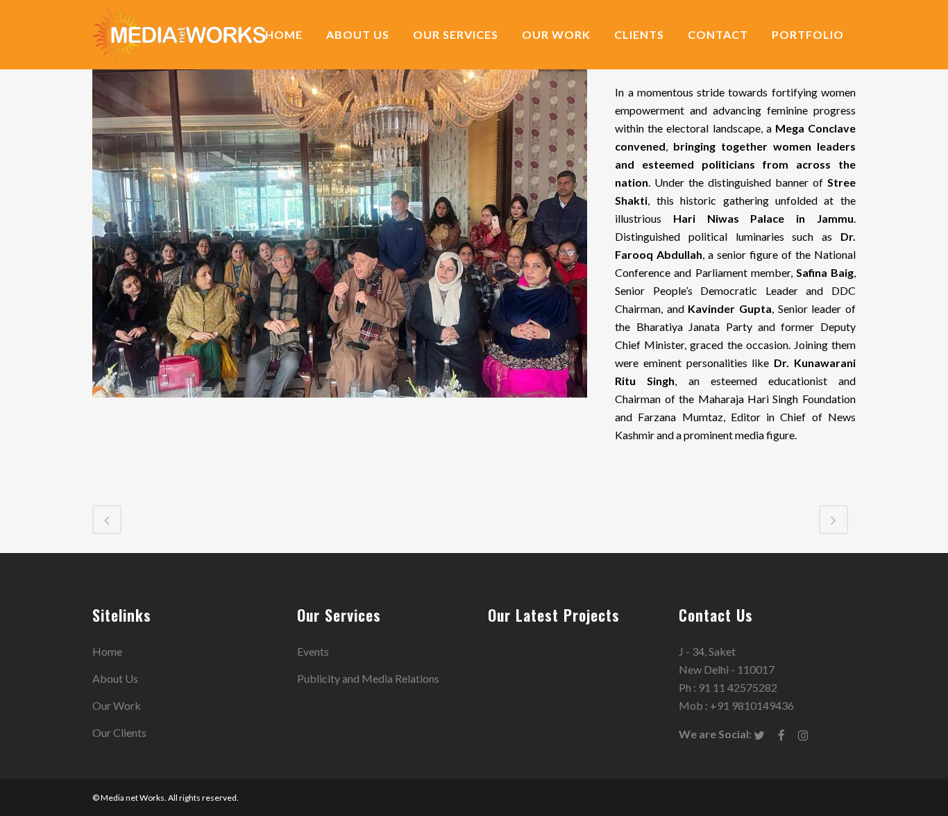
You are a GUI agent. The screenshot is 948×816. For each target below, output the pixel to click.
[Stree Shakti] (339, 405)
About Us (115, 678)
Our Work (116, 705)
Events (313, 651)
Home (107, 651)
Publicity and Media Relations (368, 678)
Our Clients (119, 732)
